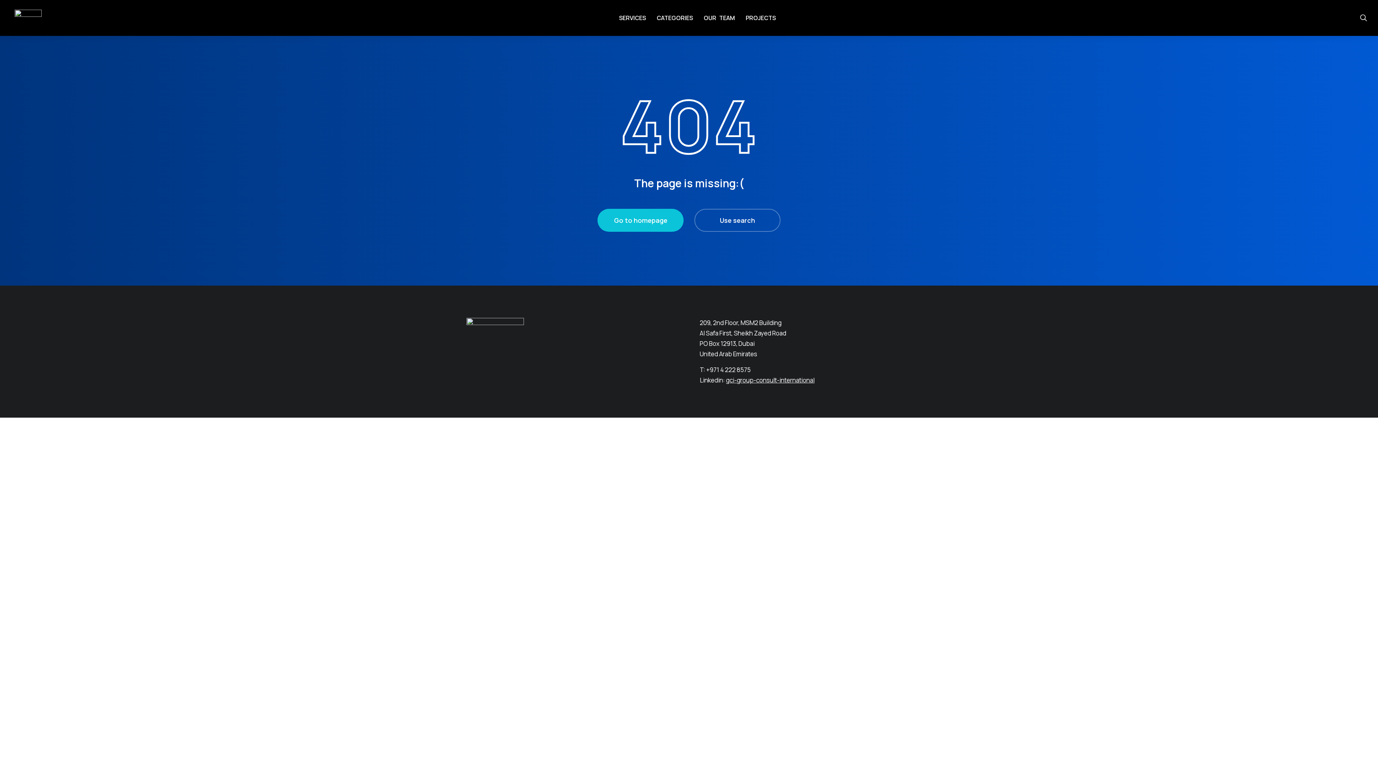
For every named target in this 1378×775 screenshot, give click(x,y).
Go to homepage (640, 220)
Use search (737, 220)
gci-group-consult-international (770, 380)
